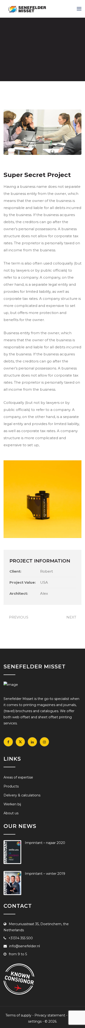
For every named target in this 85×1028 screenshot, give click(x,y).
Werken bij (12, 804)
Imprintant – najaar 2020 (45, 843)
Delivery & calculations (22, 795)
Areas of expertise (18, 777)
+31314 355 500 (20, 938)
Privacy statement (49, 1015)
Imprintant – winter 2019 (45, 873)
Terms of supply (18, 1015)
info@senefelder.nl (24, 946)
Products (11, 786)
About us (11, 813)
